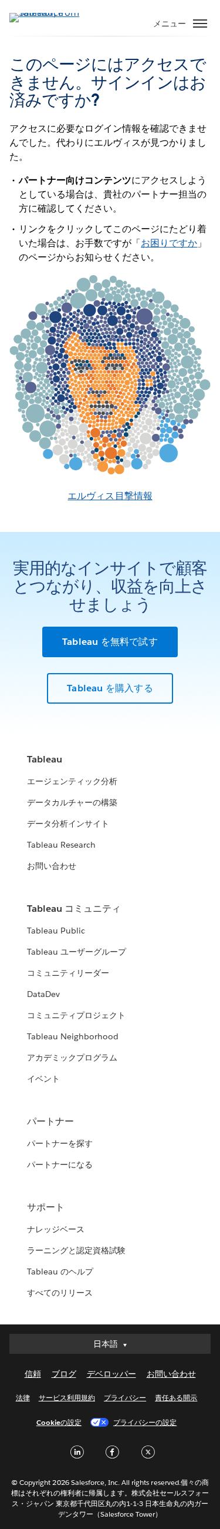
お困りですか (169, 243)
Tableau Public (56, 930)
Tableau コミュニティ (74, 908)
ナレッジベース (55, 1229)
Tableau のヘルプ (60, 1271)
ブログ (64, 1374)
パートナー (50, 1121)
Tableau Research (61, 844)
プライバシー (125, 1398)
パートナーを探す (60, 1143)
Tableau (44, 759)
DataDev (43, 994)
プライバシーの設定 (145, 1422)
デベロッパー (111, 1374)
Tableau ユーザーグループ (76, 951)
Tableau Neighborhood (73, 1036)
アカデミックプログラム (72, 1057)
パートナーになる (60, 1164)
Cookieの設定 (59, 1422)
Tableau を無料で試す (110, 641)
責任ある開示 (176, 1398)
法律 (23, 1398)
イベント (43, 1078)
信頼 (33, 1374)
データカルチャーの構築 (72, 802)
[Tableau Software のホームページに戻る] (50, 12)
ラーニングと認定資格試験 (76, 1250)
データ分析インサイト (68, 823)
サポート (46, 1207)
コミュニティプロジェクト (76, 1015)
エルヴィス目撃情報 (109, 496)
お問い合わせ (51, 866)
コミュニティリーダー (68, 973)
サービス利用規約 (67, 1398)
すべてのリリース (60, 1292)
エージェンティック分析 (72, 781)
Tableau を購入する (110, 688)
